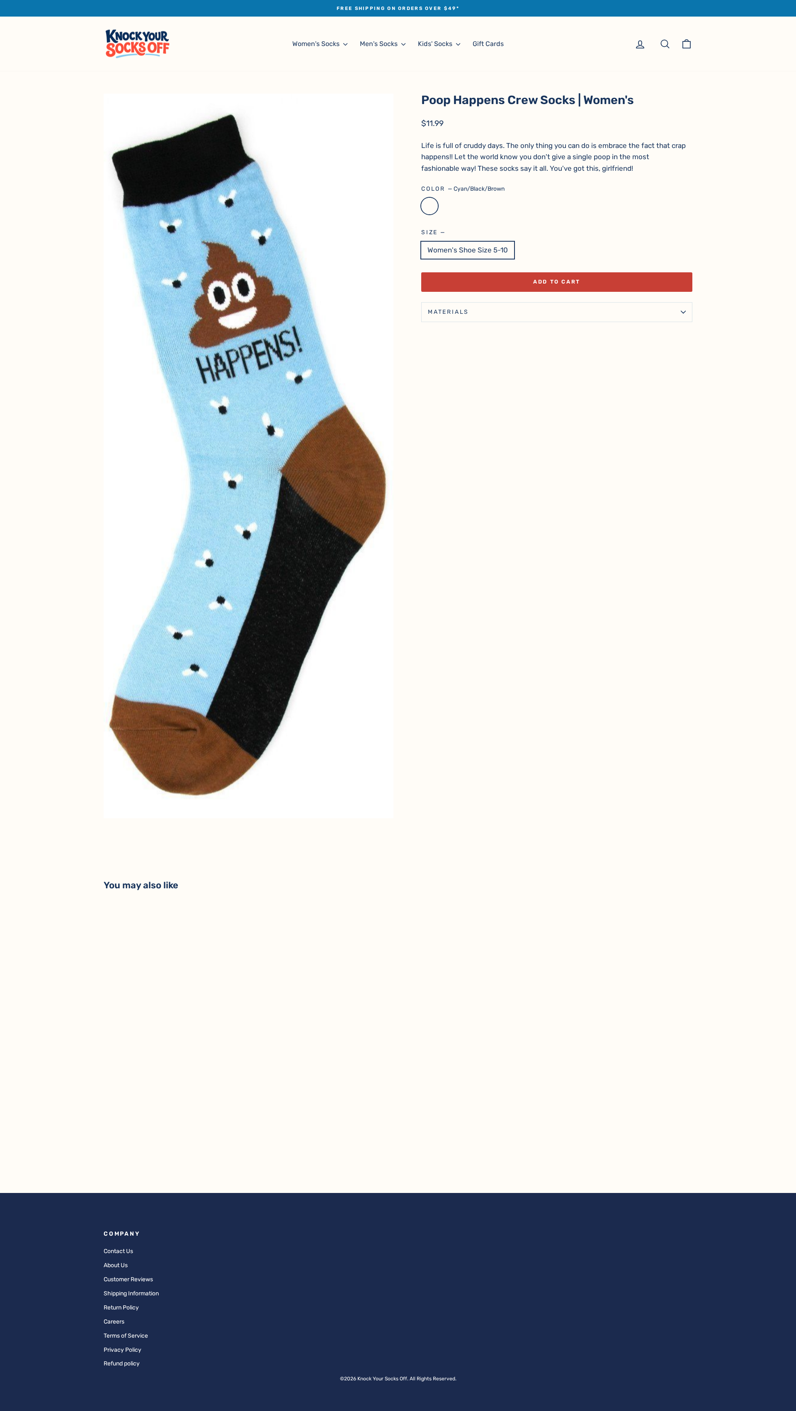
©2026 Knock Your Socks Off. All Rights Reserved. (398, 1379)
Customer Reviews (128, 1279)
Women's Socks (316, 44)
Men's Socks (379, 44)
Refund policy (122, 1363)
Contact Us (118, 1251)
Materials (448, 311)
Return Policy (121, 1307)
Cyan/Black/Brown (429, 206)
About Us (116, 1265)
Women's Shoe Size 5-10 (467, 250)
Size (433, 232)
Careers (114, 1321)
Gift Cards (488, 44)
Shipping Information (131, 1293)
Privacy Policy (122, 1349)
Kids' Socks (436, 44)
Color (463, 188)
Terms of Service (126, 1335)
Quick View (174, 1112)
